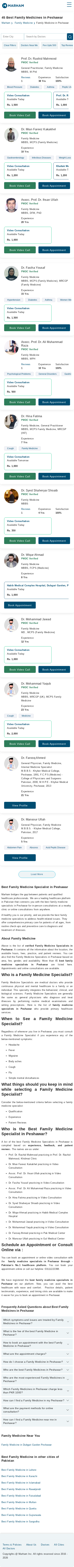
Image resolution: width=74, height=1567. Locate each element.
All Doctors (9, 1548)
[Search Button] (70, 36)
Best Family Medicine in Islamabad (20, 1482)
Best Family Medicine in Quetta (18, 1508)
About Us (31, 1544)
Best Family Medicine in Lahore (18, 1470)
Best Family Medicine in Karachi (19, 1476)
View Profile (20, 805)
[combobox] (12, 36)
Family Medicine (24, 23)
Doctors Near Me (29, 45)
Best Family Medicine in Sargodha (20, 1521)
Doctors (45, 1544)
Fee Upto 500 (49, 45)
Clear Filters (10, 45)
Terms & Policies (12, 1544)
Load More (37, 874)
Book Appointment (54, 115)
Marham (6, 23)
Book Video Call (20, 115)
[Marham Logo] (13, 7)
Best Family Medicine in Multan (18, 1502)
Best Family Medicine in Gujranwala (21, 1515)
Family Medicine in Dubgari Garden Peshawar (26, 1444)
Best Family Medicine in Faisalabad (21, 1495)
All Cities (59, 1544)
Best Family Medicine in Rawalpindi (21, 1489)
